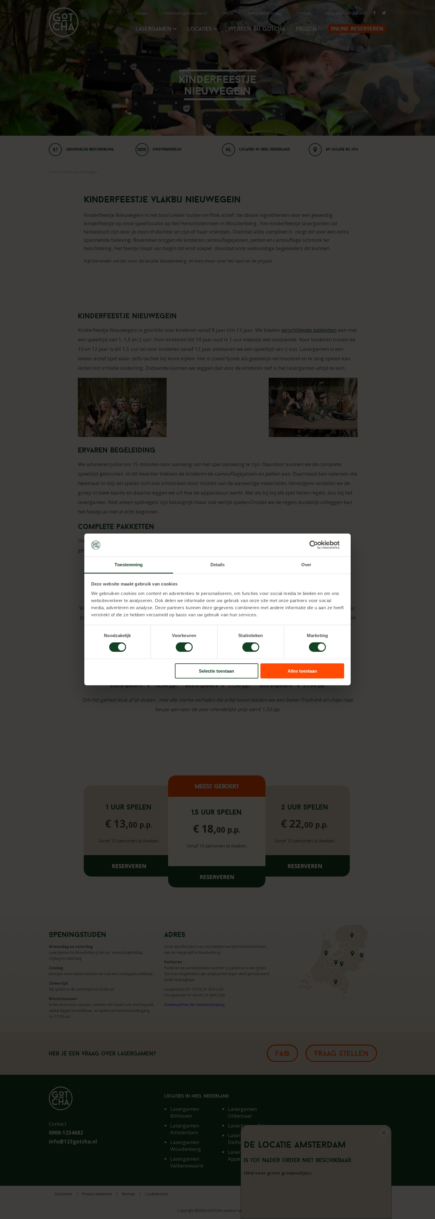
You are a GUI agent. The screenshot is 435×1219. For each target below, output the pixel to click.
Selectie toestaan (216, 670)
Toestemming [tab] (129, 564)
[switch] (184, 647)
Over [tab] (306, 564)
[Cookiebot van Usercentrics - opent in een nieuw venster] (318, 544)
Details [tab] (217, 564)
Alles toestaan (302, 670)
